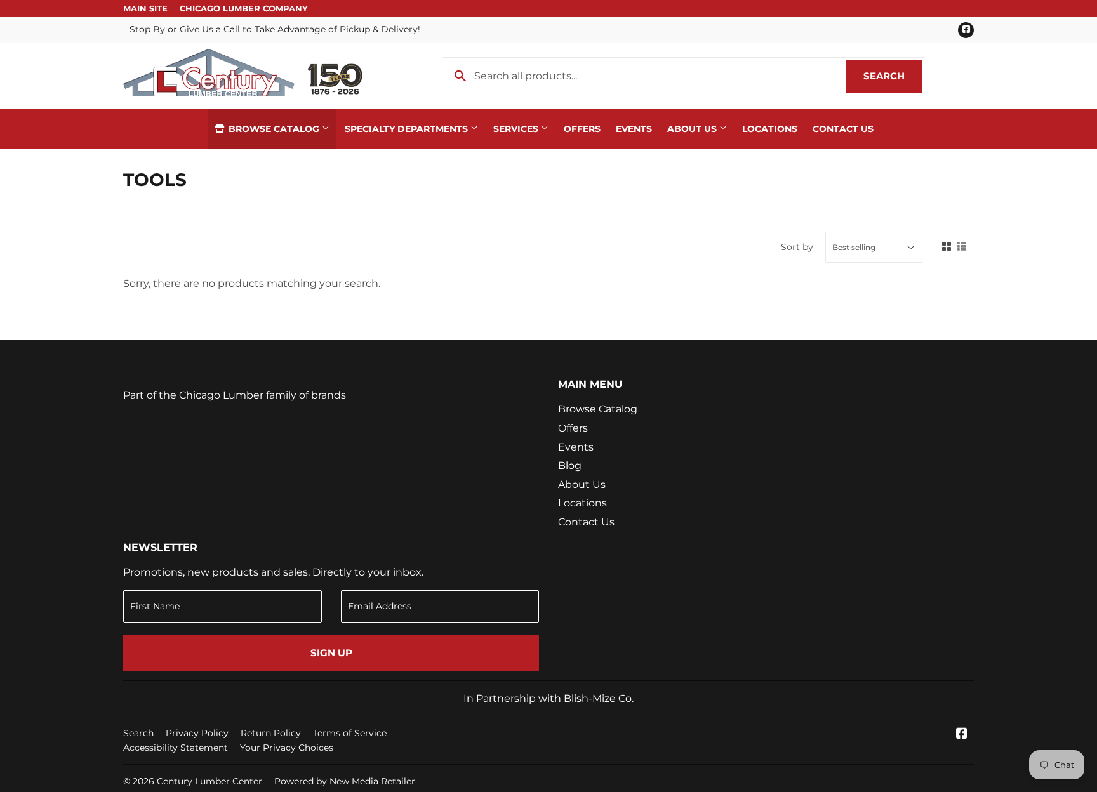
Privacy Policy (197, 733)
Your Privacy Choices (286, 747)
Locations (769, 129)
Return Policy (271, 733)
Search (892, 76)
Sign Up (331, 653)
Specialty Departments (407, 129)
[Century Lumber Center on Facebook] (961, 735)
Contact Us (843, 129)
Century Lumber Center (209, 781)
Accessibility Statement (175, 747)
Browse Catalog (274, 129)
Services (517, 129)
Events (634, 129)
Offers (582, 129)
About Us (693, 129)
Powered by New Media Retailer (344, 781)
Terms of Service (350, 733)
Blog (570, 465)
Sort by (797, 247)
